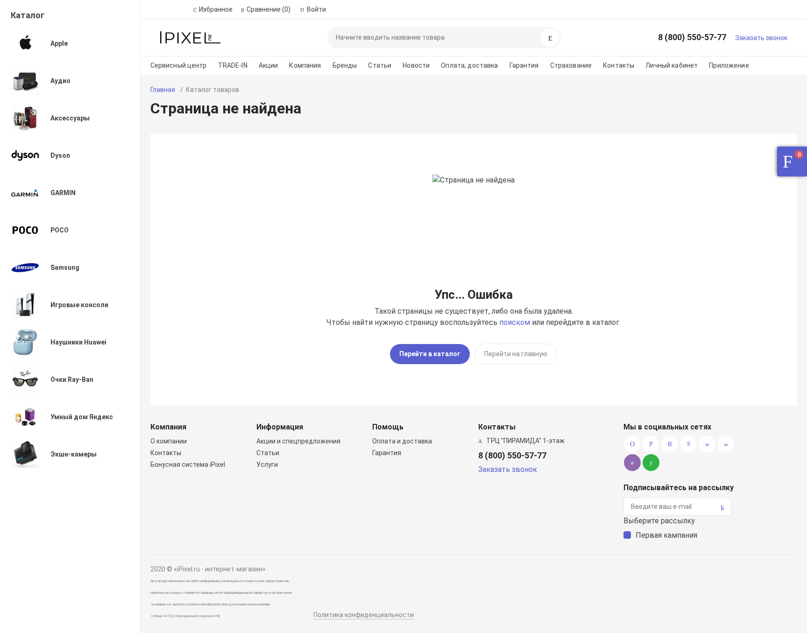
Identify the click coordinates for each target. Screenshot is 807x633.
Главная (162, 89)
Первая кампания (666, 535)
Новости (416, 65)
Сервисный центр (178, 65)
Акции (268, 65)
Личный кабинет (671, 65)
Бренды (345, 65)
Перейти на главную (515, 354)
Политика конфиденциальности (363, 615)
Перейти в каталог (429, 354)
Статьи (379, 65)
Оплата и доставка (402, 441)
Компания (305, 65)
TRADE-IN (233, 65)
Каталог (27, 15)
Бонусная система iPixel (187, 464)
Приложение (729, 65)
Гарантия (524, 65)
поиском (514, 322)
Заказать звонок (761, 38)
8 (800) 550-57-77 (692, 37)
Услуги (267, 464)
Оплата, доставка (469, 65)
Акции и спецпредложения (298, 441)
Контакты (618, 65)
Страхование (571, 65)
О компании (168, 441)
